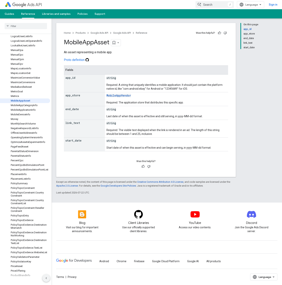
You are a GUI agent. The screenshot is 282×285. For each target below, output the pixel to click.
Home (67, 32)
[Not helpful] (225, 33)
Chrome (121, 261)
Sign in (273, 4)
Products (81, 32)
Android (104, 261)
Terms (60, 276)
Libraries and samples (56, 14)
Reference (28, 14)
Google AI (193, 261)
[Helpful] (219, 33)
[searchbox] (26, 26)
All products (213, 261)
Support (100, 14)
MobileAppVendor (118, 95)
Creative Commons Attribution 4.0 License (160, 181)
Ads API (34, 4)
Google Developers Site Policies (118, 185)
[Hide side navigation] (46, 278)
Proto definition (74, 60)
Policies (83, 14)
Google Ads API (99, 32)
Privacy (72, 276)
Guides (9, 14)
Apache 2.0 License (67, 185)
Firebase (139, 261)
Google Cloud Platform (166, 261)
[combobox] (214, 4)
